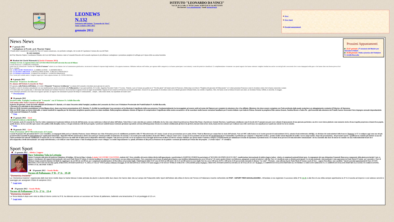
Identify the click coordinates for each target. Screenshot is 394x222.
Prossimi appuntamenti (293, 27)
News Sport (289, 20)
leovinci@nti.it (212, 7)
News (286, 16)
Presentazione (18, 94)
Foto (15, 114)
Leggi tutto (17, 183)
